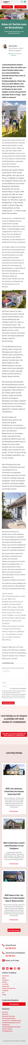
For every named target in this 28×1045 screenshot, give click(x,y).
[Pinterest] (18, 968)
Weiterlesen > (14, 811)
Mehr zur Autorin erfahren (16, 54)
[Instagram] (15, 968)
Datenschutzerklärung (19, 697)
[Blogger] (7, 968)
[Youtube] (11, 968)
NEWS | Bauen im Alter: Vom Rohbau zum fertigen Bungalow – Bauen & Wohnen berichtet (14, 898)
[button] (22, 1)
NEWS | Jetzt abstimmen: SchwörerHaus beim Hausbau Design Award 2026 (14, 791)
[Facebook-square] (3, 968)
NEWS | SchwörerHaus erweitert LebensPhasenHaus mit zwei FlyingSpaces (14, 846)
